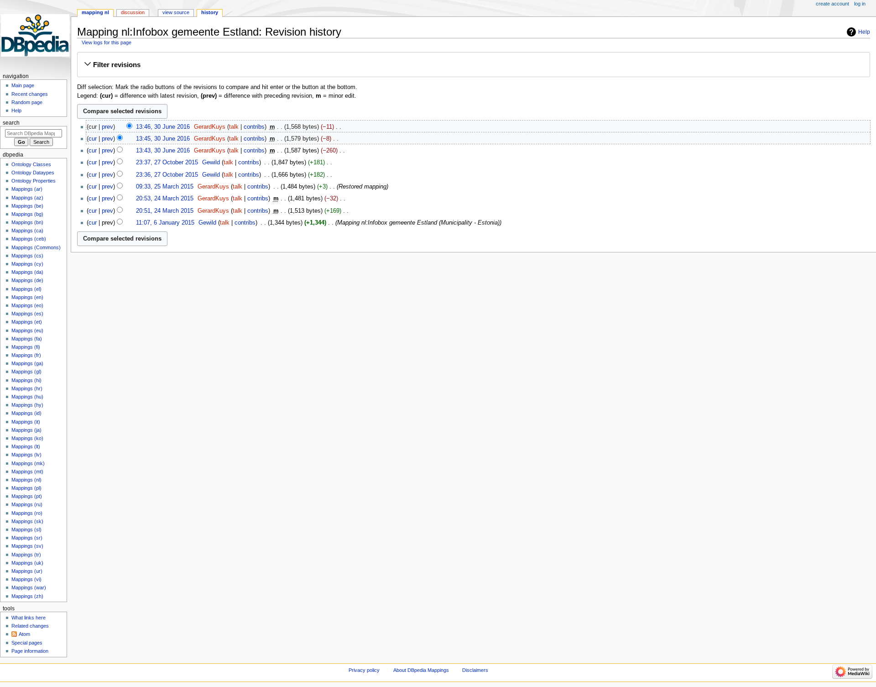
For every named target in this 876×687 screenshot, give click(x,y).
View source (175, 12)
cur (93, 139)
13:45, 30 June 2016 (163, 139)
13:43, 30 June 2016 (163, 150)
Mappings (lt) (25, 446)
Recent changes (29, 94)
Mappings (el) (26, 289)
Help (864, 32)
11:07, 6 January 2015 (165, 223)
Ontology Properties (33, 181)
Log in (860, 3)
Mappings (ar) (26, 189)
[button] (473, 64)
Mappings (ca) (27, 230)
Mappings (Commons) (36, 247)
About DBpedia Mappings (421, 670)
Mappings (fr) (26, 355)
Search (11, 123)
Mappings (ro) (26, 513)
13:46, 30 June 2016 (163, 127)
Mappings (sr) (26, 537)
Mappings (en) (27, 297)
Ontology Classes (31, 164)
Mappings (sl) (26, 529)
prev (107, 127)
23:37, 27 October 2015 (167, 162)
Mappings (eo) (27, 305)
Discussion (133, 12)
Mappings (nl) (26, 479)
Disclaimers (475, 670)
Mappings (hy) (27, 405)
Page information (29, 651)
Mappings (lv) (26, 454)
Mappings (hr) (26, 388)
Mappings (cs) (27, 255)
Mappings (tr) (26, 554)
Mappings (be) (27, 206)
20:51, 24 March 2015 (164, 211)
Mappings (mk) (28, 463)
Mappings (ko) (27, 438)
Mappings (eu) (27, 330)
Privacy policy (364, 670)
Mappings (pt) (26, 496)
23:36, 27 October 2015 (167, 175)
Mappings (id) (26, 413)
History (209, 12)
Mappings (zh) (27, 596)
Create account (832, 3)
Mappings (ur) (26, 571)
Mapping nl (95, 12)
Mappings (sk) (27, 521)
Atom (24, 634)
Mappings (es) (27, 313)
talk (234, 127)
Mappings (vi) (26, 579)
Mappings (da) (27, 272)
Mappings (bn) (27, 222)
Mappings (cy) (27, 264)
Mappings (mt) (27, 471)
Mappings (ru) (26, 504)
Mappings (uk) (27, 563)
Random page (26, 102)
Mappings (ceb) (28, 238)
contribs (254, 127)
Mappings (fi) (25, 347)
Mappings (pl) (26, 488)
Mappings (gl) (26, 371)
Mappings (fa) (26, 338)
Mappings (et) (26, 322)
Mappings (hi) (26, 380)
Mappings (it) (25, 422)
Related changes (30, 626)
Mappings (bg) (27, 214)
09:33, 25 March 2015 (164, 187)
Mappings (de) (27, 280)
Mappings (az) (27, 197)
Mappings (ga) (27, 363)
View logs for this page (106, 42)
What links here (28, 617)
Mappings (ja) (26, 430)
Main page (22, 85)
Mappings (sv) (27, 546)
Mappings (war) (28, 587)
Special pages (26, 642)
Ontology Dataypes (32, 172)
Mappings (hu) (27, 396)
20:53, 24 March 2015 (164, 198)
